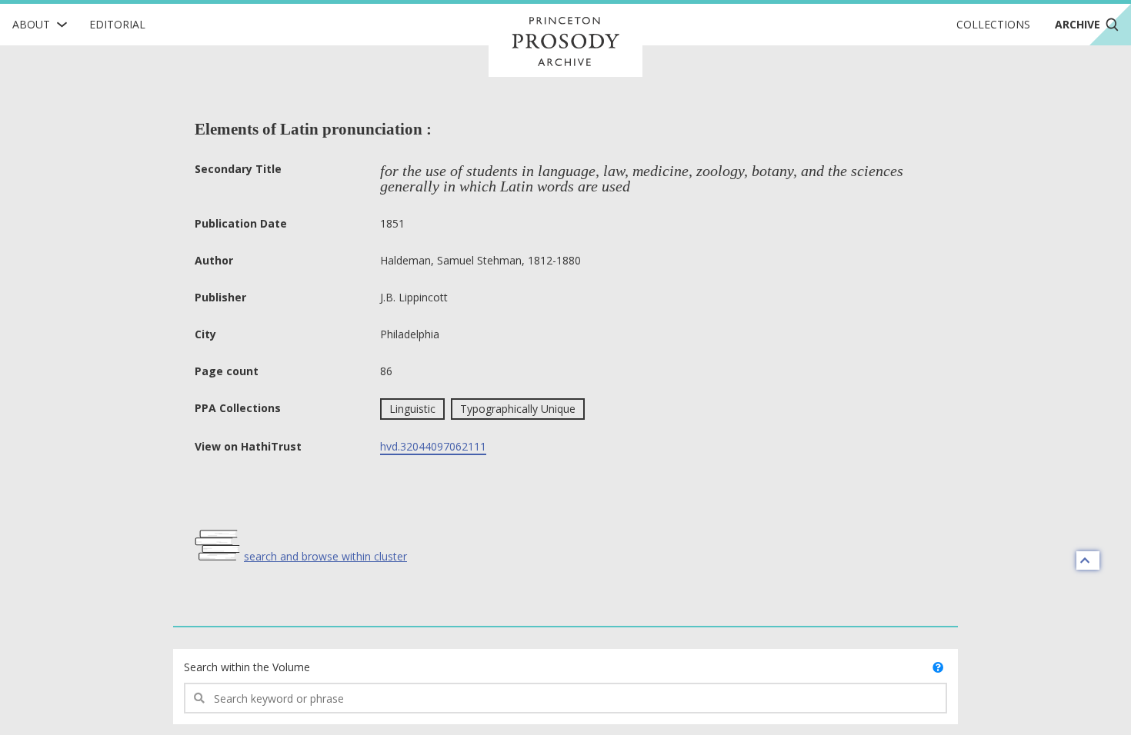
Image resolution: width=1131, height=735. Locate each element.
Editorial (117, 24)
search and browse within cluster (325, 556)
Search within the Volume (247, 667)
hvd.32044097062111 (433, 446)
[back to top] (1087, 560)
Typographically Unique (518, 408)
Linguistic (412, 408)
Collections (993, 24)
